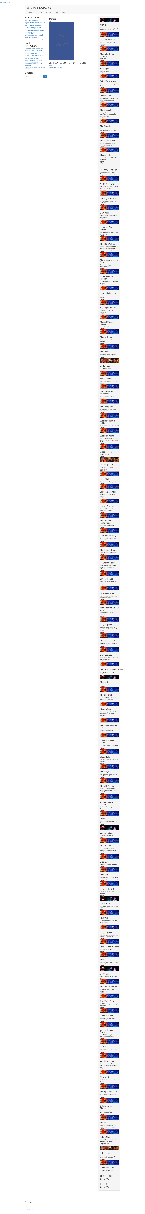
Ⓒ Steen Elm (29, 1209)
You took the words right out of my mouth (35, 39)
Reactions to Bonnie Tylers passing (34, 48)
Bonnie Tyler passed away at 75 (33, 50)
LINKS (63, 12)
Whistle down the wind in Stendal (33, 60)
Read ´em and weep (30, 32)
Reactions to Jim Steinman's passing (34, 52)
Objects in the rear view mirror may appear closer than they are (34, 36)
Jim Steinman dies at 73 (31, 53)
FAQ (27, 1206)
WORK (40, 12)
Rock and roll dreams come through (34, 30)
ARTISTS (48, 12)
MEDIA (56, 12)
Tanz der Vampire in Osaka (32, 58)
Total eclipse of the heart (31, 20)
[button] (72, 41)
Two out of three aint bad (31, 29)
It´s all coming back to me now (33, 27)
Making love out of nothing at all (33, 25)
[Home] (30, 8)
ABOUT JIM (32, 12)
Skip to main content (5, 2)
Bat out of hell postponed (31, 62)
